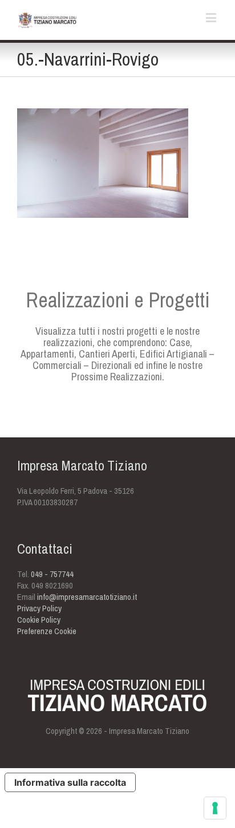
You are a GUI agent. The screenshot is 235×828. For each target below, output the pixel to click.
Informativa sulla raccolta (70, 782)
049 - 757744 (52, 574)
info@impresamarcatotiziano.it (87, 597)
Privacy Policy (39, 608)
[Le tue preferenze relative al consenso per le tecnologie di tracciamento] (215, 808)
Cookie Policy (38, 620)
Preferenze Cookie (46, 631)
